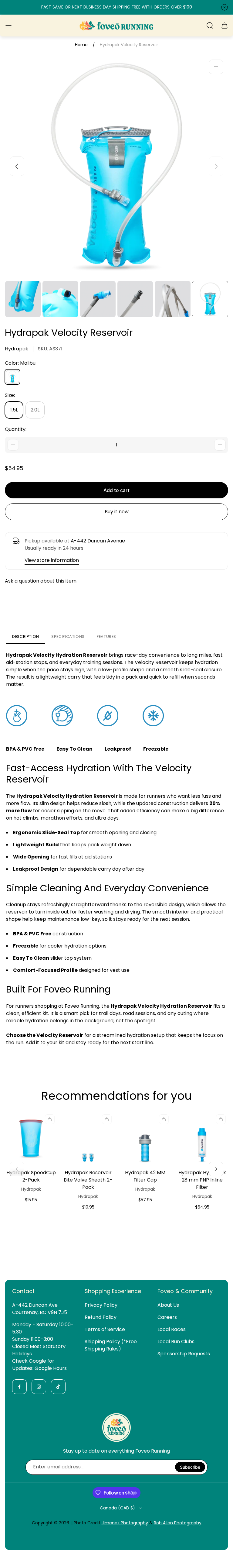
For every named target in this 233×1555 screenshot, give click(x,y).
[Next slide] (216, 166)
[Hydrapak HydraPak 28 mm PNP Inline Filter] (202, 1138)
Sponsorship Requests (183, 1353)
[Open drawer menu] (8, 26)
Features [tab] (106, 636)
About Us (168, 1305)
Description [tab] (25, 636)
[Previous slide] (17, 166)
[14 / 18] (60, 299)
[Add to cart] (50, 1119)
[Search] (210, 25)
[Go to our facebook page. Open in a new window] (19, 1386)
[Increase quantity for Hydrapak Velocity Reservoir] (220, 445)
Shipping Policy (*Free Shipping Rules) (111, 1345)
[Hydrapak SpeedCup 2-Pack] (31, 1138)
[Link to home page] (116, 1427)
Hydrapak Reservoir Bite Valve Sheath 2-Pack (88, 1180)
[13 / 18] (23, 299)
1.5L (14, 409)
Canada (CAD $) (117, 1508)
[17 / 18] (172, 299)
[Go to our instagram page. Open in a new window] (39, 1386)
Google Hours (51, 1368)
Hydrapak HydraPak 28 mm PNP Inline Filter (202, 1180)
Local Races (171, 1329)
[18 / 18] (210, 299)
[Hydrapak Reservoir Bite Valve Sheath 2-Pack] (88, 1138)
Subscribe (190, 1467)
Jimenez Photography (125, 1523)
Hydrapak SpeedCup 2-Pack (31, 1176)
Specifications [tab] (68, 636)
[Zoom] (216, 67)
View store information (52, 560)
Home (81, 45)
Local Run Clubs (175, 1341)
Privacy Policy (101, 1305)
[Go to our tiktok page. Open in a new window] (58, 1386)
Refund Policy (100, 1317)
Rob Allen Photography (177, 1523)
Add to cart (116, 490)
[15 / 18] (98, 299)
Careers (167, 1317)
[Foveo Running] (116, 26)
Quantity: (15, 429)
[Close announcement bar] (224, 7)
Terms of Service (105, 1329)
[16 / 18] (135, 299)
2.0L (35, 409)
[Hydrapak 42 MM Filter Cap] (145, 1138)
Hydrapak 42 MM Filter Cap (145, 1176)
